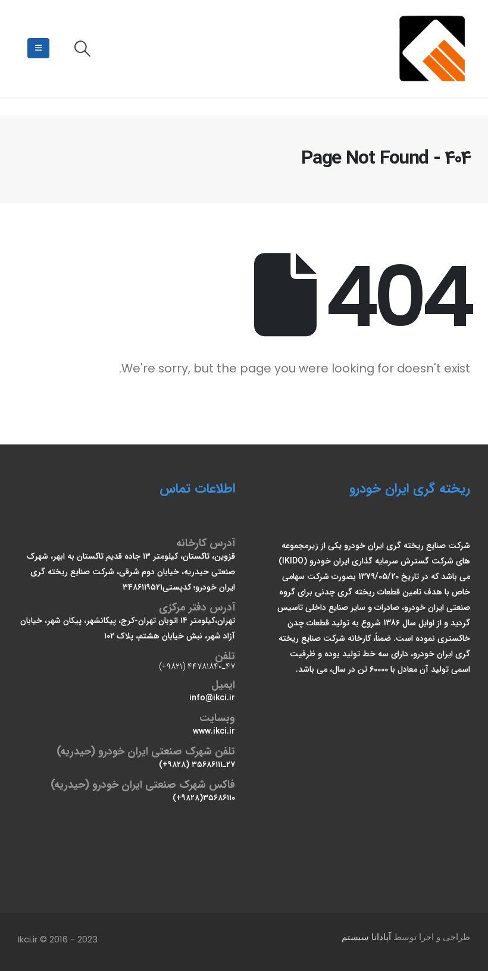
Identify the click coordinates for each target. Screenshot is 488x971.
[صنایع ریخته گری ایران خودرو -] (433, 48)
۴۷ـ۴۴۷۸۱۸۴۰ (211, 666)
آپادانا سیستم (366, 937)
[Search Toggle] (82, 48)
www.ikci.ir (214, 731)
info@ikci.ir (212, 697)
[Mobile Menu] (38, 48)
